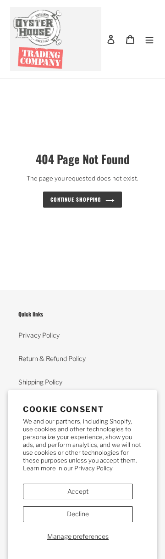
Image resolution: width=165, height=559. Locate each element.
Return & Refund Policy (52, 358)
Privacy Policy (93, 468)
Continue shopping (75, 199)
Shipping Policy (40, 382)
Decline (78, 514)
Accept (77, 491)
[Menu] (149, 39)
